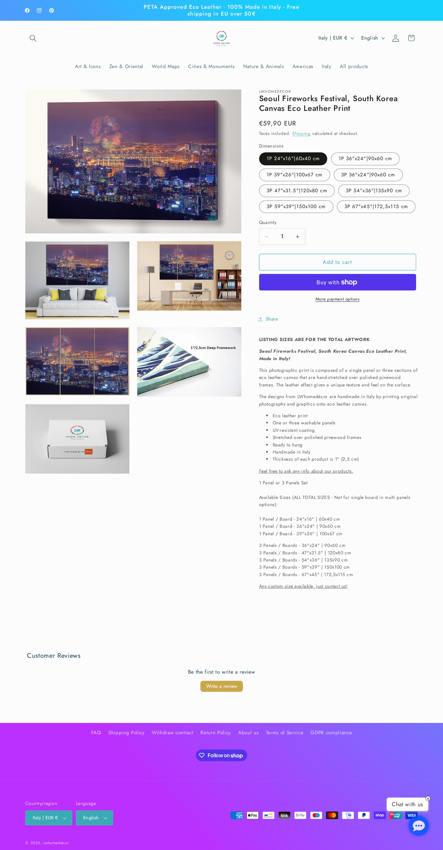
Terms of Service (285, 732)
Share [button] (272, 319)
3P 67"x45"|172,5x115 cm (376, 206)
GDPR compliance (331, 732)
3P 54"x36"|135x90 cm (374, 190)
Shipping (301, 134)
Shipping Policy (126, 732)
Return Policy (215, 732)
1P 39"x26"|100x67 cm (295, 174)
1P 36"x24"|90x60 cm (365, 158)
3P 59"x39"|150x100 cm (296, 206)
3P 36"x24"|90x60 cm (368, 174)
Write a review (221, 686)
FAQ (96, 732)
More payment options (338, 299)
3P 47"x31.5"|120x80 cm (297, 190)
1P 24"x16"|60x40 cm (293, 158)
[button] (33, 38)
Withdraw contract (172, 732)
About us (248, 732)
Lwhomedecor (56, 843)
